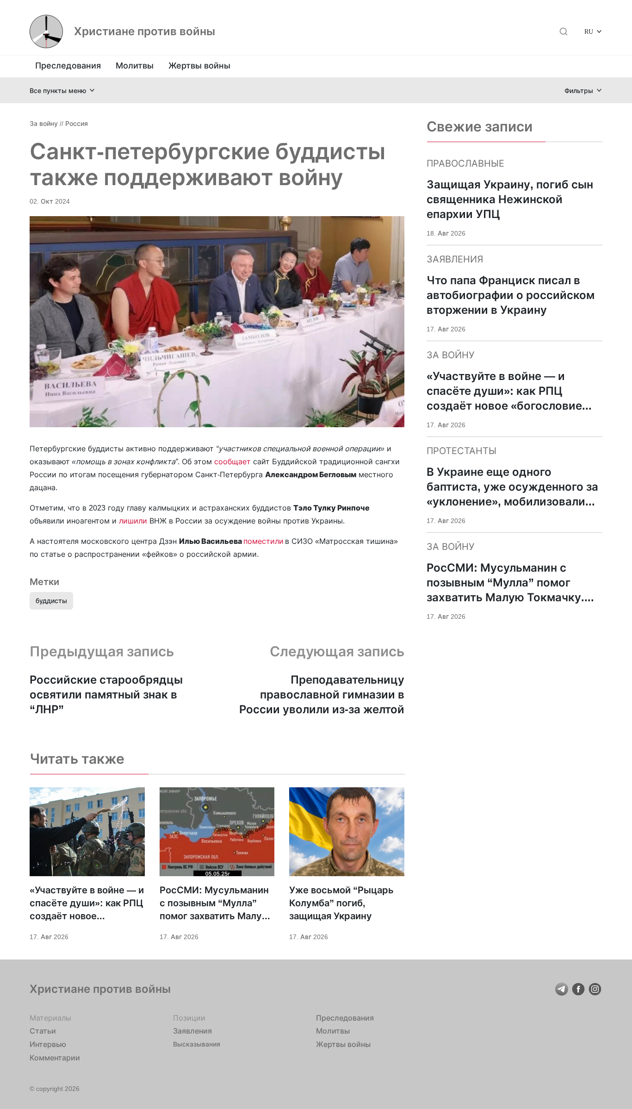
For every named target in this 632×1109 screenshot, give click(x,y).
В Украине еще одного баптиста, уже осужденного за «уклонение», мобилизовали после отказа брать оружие (512, 487)
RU (588, 31)
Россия (76, 123)
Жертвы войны (199, 65)
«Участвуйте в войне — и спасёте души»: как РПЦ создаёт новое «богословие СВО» (87, 903)
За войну (44, 123)
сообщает (233, 461)
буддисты (51, 600)
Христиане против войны (144, 31)
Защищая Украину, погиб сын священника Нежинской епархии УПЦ (510, 199)
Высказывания (196, 1044)
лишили (133, 520)
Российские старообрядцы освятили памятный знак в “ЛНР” (106, 694)
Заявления (192, 1030)
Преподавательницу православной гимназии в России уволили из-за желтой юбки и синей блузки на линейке (321, 695)
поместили (263, 541)
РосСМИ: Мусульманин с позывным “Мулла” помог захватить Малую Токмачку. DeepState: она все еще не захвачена (214, 903)
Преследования (68, 65)
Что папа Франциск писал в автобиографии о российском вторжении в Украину (511, 295)
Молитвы (135, 65)
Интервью (48, 1044)
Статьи (43, 1030)
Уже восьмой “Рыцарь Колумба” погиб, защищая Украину (341, 903)
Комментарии (55, 1057)
